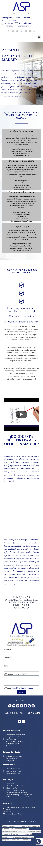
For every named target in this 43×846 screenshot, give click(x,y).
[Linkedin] (26, 31)
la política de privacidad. (22, 688)
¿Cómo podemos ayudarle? (15, 674)
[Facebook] (17, 31)
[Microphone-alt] (9, 31)
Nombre (7, 649)
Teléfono (7, 657)
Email (6, 666)
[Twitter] (21, 31)
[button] (39, 37)
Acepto (19, 688)
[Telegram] (30, 31)
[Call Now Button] (38, 841)
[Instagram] (34, 31)
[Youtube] (13, 31)
